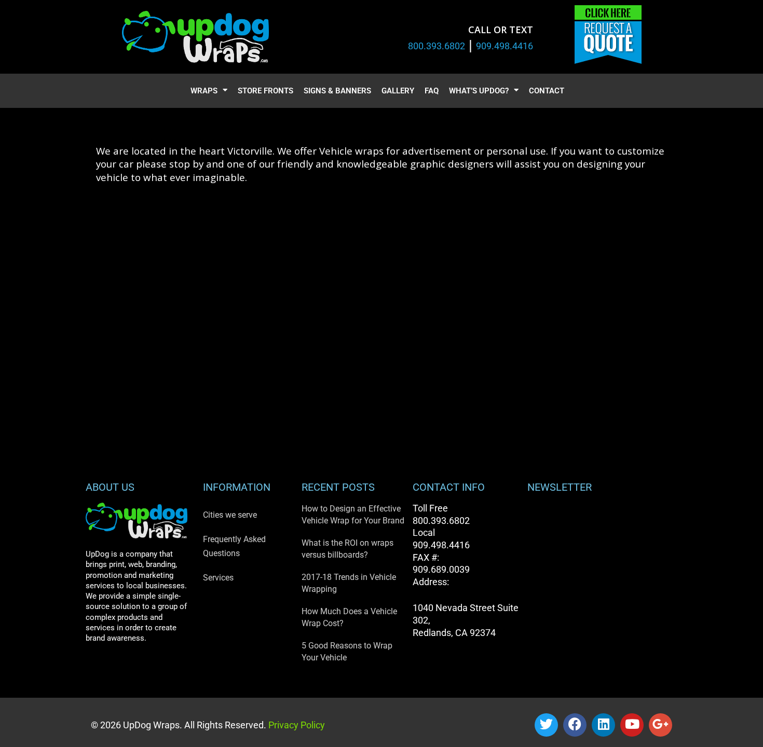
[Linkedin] (603, 725)
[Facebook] (575, 725)
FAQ (432, 90)
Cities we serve (230, 515)
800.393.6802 (436, 45)
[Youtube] (632, 725)
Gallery (398, 90)
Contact (546, 90)
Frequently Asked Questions (234, 546)
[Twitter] (546, 725)
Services (218, 578)
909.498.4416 (504, 45)
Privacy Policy (295, 725)
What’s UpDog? (479, 90)
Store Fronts (265, 90)
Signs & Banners (337, 90)
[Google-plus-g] (660, 725)
